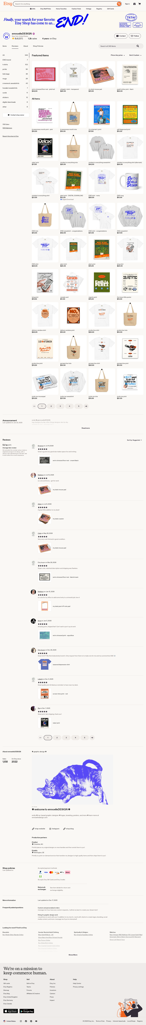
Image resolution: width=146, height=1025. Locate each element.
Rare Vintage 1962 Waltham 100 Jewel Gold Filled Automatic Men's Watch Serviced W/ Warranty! (126, 936)
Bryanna (40, 446)
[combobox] (64, 3)
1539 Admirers (7, 128)
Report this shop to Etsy (11, 136)
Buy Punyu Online (44, 940)
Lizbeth (40, 679)
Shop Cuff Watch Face (117, 939)
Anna (39, 621)
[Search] (119, 3)
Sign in (127, 4)
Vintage (88, 9)
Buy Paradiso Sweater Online (48, 951)
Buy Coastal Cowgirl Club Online (49, 946)
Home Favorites (61, 9)
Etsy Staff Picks (45, 9)
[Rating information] (13, 38)
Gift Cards (110, 9)
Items (5, 46)
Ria (39, 708)
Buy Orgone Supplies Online (83, 935)
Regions (140, 1021)
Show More (73, 955)
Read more (86, 428)
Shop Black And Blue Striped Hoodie (50, 937)
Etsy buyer (41, 650)
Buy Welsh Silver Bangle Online (13, 935)
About (25, 46)
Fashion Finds (76, 9)
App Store (10, 1011)
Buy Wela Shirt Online (45, 943)
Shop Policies (38, 46)
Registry (99, 9)
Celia (39, 533)
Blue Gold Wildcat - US (45, 935)
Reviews (15, 46)
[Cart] (139, 3)
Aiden (40, 504)
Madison (41, 475)
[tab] (16, 55)
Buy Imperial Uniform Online (47, 948)
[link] (34, 406)
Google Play (27, 1011)
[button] (121, 36)
